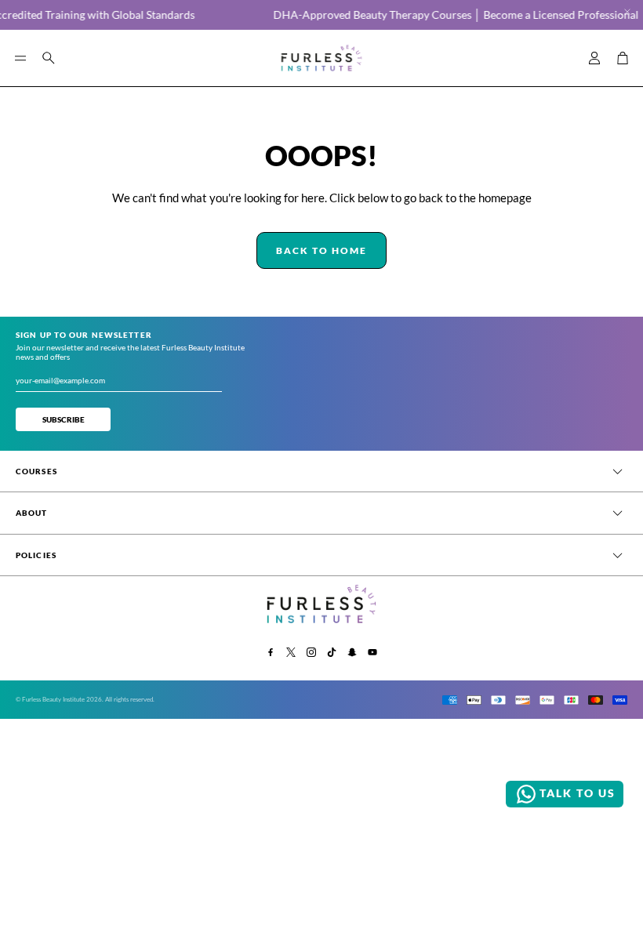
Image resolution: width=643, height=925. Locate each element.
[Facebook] (270, 652)
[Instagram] (311, 652)
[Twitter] (291, 652)
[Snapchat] (352, 652)
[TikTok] (331, 652)
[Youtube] (372, 652)
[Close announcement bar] (627, 12)
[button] (20, 58)
